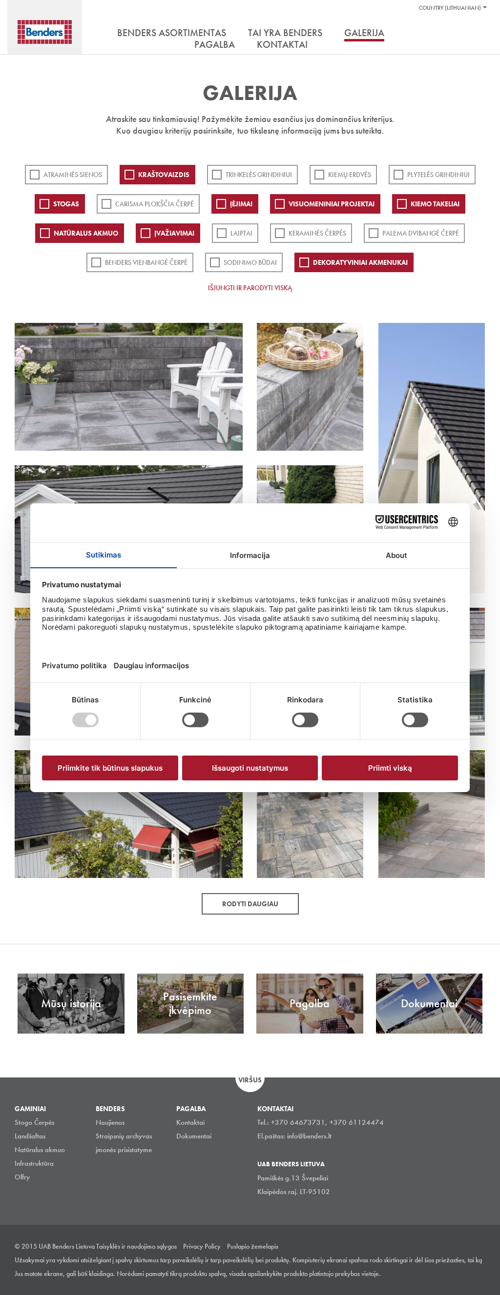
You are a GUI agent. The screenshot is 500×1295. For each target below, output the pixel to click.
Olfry (22, 1177)
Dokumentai (193, 1136)
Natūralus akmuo (86, 233)
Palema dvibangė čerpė (420, 233)
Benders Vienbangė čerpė (146, 262)
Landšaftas (30, 1136)
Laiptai (241, 233)
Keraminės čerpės (317, 233)
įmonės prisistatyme (124, 1150)
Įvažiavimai (174, 233)
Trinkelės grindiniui (259, 174)
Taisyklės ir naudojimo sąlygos (136, 1246)
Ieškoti (478, 33)
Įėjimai (241, 203)
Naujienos (110, 1122)
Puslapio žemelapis (252, 1246)
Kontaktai (190, 1122)
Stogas (66, 203)
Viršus (250, 1080)
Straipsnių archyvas (124, 1136)
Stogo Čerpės (34, 1122)
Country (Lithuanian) (450, 8)
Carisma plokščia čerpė (154, 203)
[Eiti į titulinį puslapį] (44, 32)
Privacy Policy (202, 1246)
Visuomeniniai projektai (332, 203)
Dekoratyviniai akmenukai (360, 262)
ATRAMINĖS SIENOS (72, 174)
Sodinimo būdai (250, 262)
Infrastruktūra (34, 1163)
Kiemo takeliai (435, 203)
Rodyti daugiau (250, 903)
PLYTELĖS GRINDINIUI (438, 174)
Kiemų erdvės (349, 174)
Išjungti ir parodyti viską (250, 287)
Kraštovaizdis (163, 174)
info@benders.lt (309, 1136)
